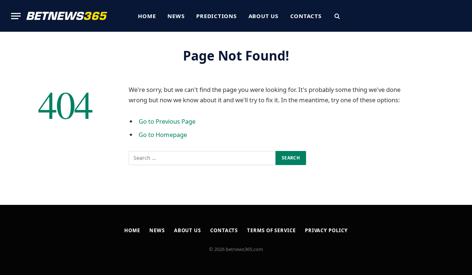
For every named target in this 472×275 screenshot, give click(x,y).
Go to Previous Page (167, 121)
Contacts (306, 16)
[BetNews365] (66, 16)
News (175, 16)
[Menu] (16, 16)
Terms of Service (271, 230)
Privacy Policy (326, 230)
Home (147, 16)
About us (263, 16)
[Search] (336, 16)
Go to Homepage (163, 134)
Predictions (216, 16)
